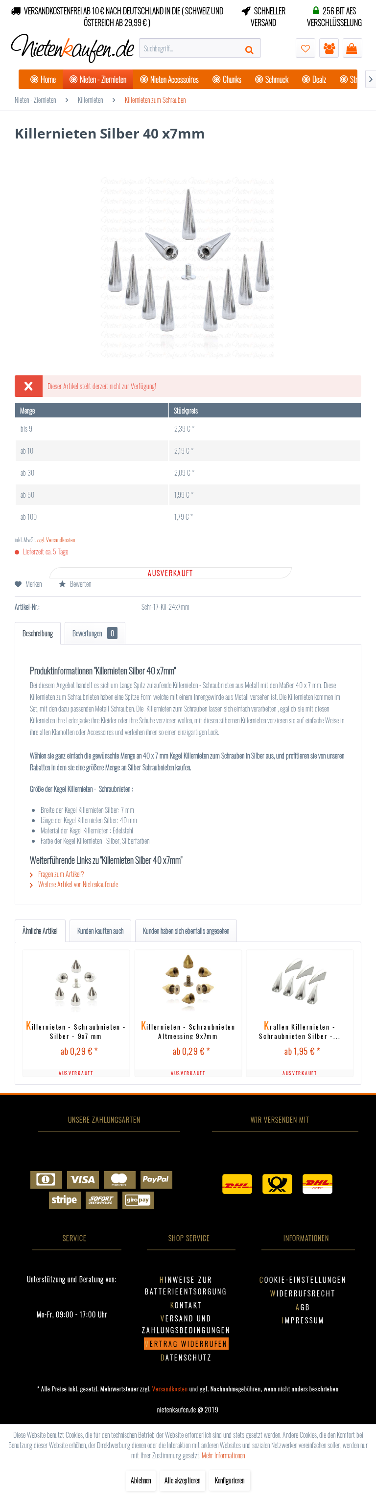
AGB (303, 1307)
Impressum (303, 1320)
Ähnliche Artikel (40, 930)
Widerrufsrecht (303, 1293)
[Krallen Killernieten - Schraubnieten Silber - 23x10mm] (300, 982)
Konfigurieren (229, 1480)
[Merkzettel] (305, 48)
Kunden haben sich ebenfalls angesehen (186, 930)
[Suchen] (250, 48)
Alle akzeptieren (182, 1480)
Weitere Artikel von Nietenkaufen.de (77, 884)
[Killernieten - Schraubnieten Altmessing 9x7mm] (188, 982)
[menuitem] (200, 48)
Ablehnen (141, 1480)
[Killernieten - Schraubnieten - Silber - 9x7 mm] (76, 982)
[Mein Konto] (329, 48)
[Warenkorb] (352, 48)
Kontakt (186, 1305)
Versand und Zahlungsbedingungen (186, 1324)
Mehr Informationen (223, 1455)
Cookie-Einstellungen (303, 1279)
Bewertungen (93, 633)
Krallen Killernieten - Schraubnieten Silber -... (300, 1029)
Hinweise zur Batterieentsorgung (186, 1285)
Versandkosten (170, 1388)
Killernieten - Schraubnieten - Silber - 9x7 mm (76, 1029)
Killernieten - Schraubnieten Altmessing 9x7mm (188, 1029)
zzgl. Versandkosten (56, 539)
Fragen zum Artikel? (60, 874)
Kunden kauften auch (100, 930)
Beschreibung (38, 633)
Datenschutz (186, 1357)
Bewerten (80, 583)
